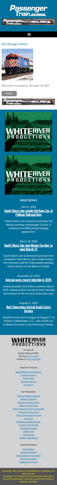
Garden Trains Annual (28, 438)
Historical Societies (28, 459)
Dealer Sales (28, 378)
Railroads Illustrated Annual (28, 422)
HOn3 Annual (28, 435)
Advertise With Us (28, 382)
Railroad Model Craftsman (28, 396)
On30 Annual (28, 431)
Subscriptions (28, 449)
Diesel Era (28, 419)
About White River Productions (28, 372)
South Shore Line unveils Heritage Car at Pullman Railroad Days (28, 212)
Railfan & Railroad (28, 399)
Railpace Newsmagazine (28, 403)
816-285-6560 (34, 359)
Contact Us (28, 385)
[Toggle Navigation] (28, 34)
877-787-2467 (32, 356)
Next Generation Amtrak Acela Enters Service (28, 309)
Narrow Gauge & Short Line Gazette (28, 409)
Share (9, 93)
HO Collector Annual (28, 428)
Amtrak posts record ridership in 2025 (28, 279)
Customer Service (28, 375)
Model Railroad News (28, 406)
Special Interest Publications (28, 456)
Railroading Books (29, 452)
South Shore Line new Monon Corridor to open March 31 (28, 247)
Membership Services (28, 462)
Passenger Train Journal (28, 412)
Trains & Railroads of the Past (28, 415)
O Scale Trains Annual (28, 425)
